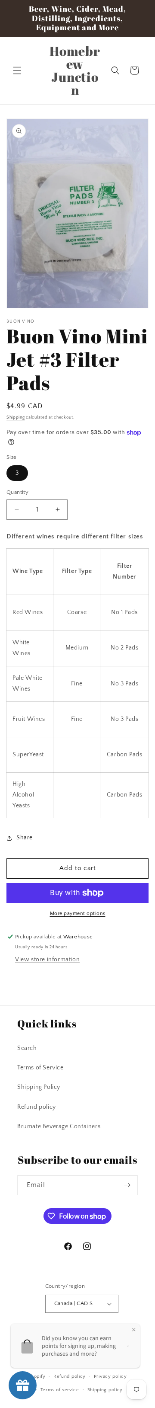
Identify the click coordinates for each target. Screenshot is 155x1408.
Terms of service (59, 1389)
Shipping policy (105, 1389)
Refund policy (36, 1107)
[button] (17, 70)
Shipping (15, 417)
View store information (47, 959)
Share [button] (24, 837)
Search (27, 1048)
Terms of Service (40, 1067)
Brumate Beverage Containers (58, 1126)
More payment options (77, 913)
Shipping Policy (38, 1087)
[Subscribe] (127, 1185)
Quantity (17, 492)
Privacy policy (110, 1376)
